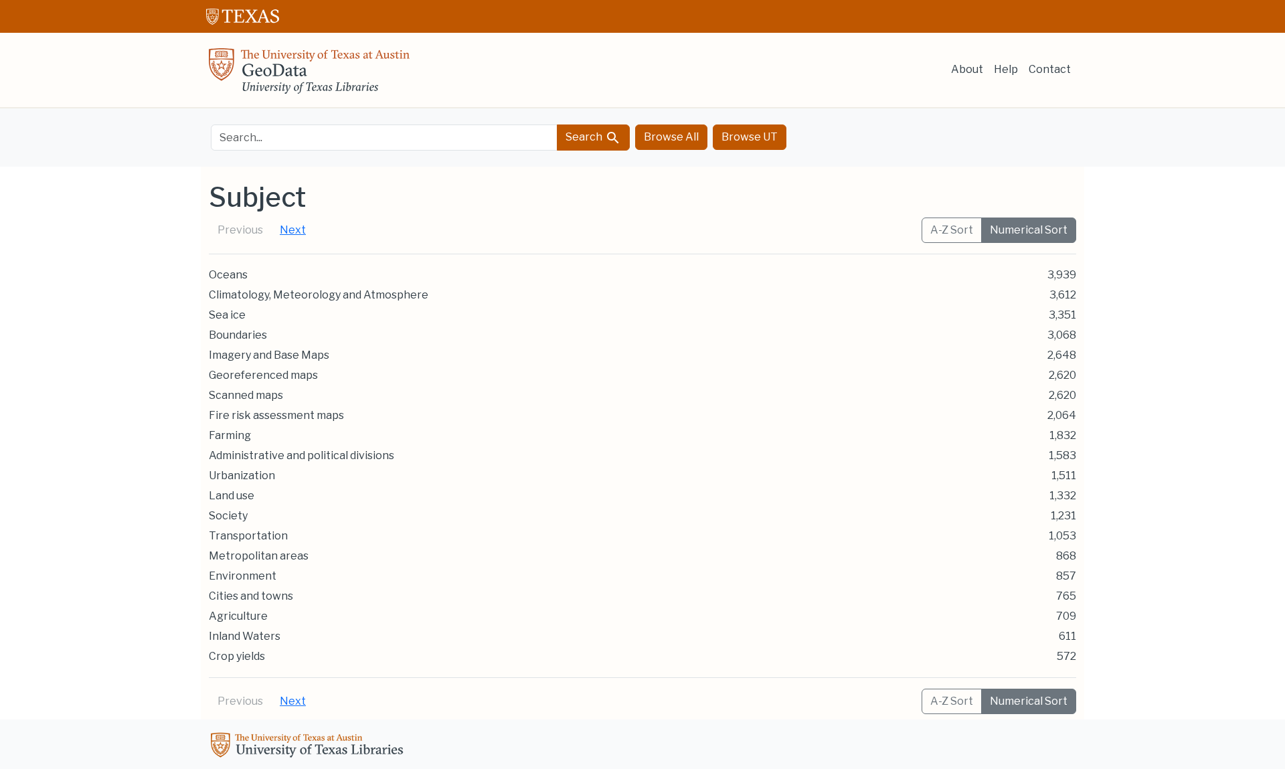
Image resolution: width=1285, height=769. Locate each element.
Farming (230, 435)
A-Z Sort (951, 230)
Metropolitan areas (259, 555)
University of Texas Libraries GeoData (309, 75)
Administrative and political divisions (301, 455)
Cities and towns (251, 596)
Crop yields (237, 656)
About (967, 69)
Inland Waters (244, 636)
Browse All (671, 137)
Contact (1050, 69)
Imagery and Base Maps (269, 355)
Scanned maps (246, 395)
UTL (309, 747)
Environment (242, 576)
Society (228, 515)
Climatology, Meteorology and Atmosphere (318, 294)
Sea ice (227, 315)
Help (1006, 69)
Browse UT (749, 137)
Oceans (228, 274)
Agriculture (238, 616)
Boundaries (238, 335)
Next (293, 230)
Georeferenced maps (263, 375)
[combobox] (384, 137)
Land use (231, 495)
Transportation (248, 535)
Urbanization (242, 475)
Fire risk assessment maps (276, 415)
